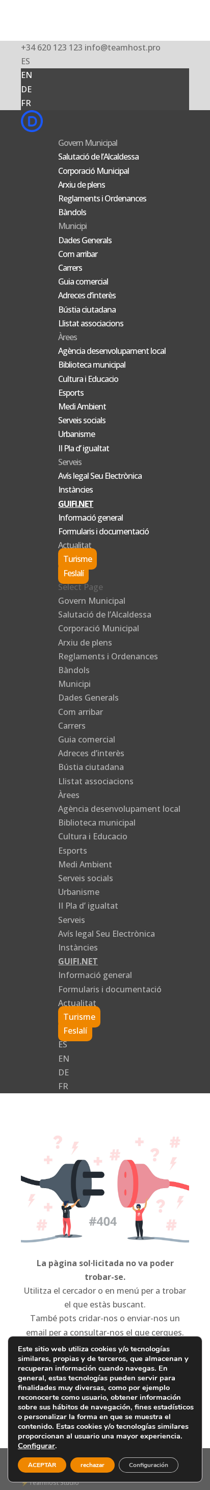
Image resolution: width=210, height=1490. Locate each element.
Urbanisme (76, 434)
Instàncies (75, 489)
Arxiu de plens (81, 184)
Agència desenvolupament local (112, 350)
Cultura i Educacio (88, 378)
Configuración (148, 1465)
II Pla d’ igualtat (83, 448)
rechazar (92, 1465)
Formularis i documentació (103, 531)
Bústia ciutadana (87, 309)
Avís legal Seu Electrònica (100, 475)
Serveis (70, 462)
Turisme (77, 558)
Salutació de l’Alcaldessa (98, 156)
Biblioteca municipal (91, 364)
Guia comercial (83, 281)
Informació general (90, 517)
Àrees (67, 337)
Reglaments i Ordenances (102, 198)
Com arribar (77, 254)
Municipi (72, 226)
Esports (71, 392)
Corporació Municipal (93, 170)
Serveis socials (82, 420)
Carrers (70, 267)
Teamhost (44, 1482)
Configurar (36, 1445)
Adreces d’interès (87, 295)
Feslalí (73, 573)
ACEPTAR (42, 1465)
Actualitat (74, 545)
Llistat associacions (90, 323)
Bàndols (72, 212)
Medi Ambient (82, 406)
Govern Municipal (87, 142)
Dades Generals (85, 240)
